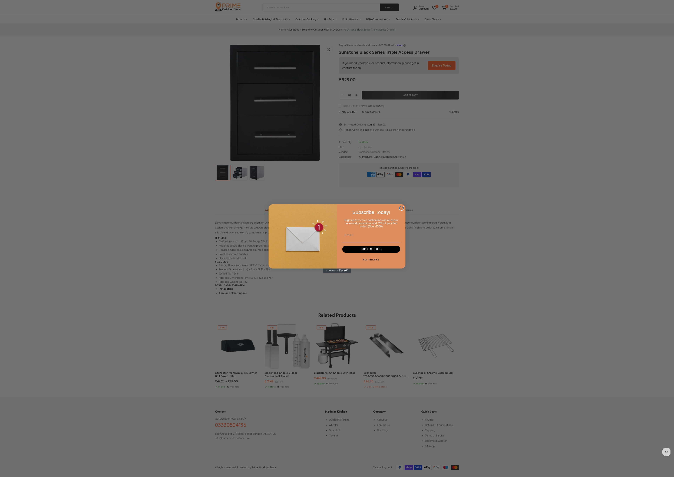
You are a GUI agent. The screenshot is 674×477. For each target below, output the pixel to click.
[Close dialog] (401, 208)
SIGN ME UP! (371, 249)
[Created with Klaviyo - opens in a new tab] (337, 271)
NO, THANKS (371, 260)
